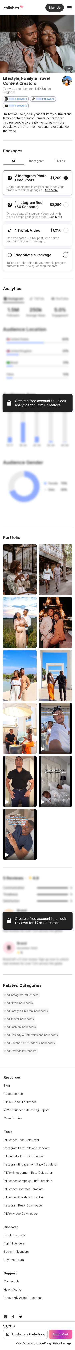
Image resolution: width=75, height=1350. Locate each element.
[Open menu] (69, 7)
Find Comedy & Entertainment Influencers (31, 1035)
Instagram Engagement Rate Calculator (30, 1164)
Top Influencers (14, 1243)
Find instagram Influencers (21, 995)
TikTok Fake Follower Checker (24, 1156)
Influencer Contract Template (24, 1189)
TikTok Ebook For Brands (20, 1102)
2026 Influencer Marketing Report (26, 1110)
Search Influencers (16, 1251)
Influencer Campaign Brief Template (28, 1180)
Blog (7, 1085)
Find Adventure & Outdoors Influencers (29, 1043)
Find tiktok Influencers (18, 1003)
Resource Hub (13, 1093)
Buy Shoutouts (14, 1259)
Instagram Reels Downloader (23, 1205)
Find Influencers (14, 1235)
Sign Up (55, 8)
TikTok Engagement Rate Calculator (28, 1172)
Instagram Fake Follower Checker (26, 1148)
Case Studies (13, 1118)
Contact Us (11, 1281)
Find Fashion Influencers (20, 1027)
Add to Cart (60, 1334)
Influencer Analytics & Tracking (24, 1197)
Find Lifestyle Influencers (20, 1051)
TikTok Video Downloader (21, 1213)
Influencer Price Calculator (21, 1140)
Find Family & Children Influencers (26, 1011)
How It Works (13, 1289)
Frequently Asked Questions (23, 1297)
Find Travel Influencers (19, 1019)
